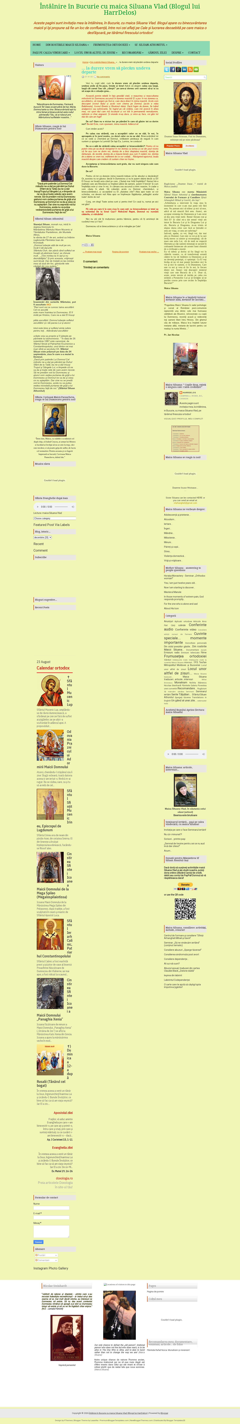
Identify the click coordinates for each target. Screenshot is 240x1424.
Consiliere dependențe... (176, 959)
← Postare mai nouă (92, 251)
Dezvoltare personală (196, 643)
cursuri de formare (182, 634)
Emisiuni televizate (190, 652)
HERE (199, 498)
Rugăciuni (202, 688)
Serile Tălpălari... (181, 694)
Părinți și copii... (172, 547)
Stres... (167, 551)
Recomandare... (187, 688)
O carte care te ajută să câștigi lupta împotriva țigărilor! (182, 985)
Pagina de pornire (120, 251)
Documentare (192, 650)
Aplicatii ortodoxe (183, 621)
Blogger (164, 1413)
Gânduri (167, 660)
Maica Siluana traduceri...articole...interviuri (185, 678)
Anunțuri (168, 621)
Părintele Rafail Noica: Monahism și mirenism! (168, 1350)
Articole (197, 621)
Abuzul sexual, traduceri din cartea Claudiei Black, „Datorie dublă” (182, 969)
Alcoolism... (170, 519)
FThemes (68, 1420)
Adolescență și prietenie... (177, 514)
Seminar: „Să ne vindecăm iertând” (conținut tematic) (182, 944)
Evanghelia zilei (62, 1147)
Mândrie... (169, 533)
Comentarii (43, 1260)
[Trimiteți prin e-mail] (83, 245)
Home (37, 44)
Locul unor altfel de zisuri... (185, 671)
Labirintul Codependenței (177, 980)
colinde (182, 625)
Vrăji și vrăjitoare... (173, 560)
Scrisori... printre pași (174, 839)
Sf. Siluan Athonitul (151, 44)
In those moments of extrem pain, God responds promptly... (184, 598)
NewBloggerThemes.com (141, 1420)
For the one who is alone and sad (181, 604)
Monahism (181, 682)
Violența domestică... (174, 556)
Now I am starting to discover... (179, 587)
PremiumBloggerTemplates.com (114, 1420)
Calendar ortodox (53, 668)
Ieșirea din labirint (173, 975)
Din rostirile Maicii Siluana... (103, 62)
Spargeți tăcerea (183, 697)
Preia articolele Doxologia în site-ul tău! (55, 1184)
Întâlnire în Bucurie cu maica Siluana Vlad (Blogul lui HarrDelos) (120, 9)
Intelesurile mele (180, 660)
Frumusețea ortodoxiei (111, 44)
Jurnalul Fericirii (55, 1309)
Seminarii (190, 692)
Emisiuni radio (172, 652)
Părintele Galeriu (189, 685)
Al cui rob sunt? (172, 963)
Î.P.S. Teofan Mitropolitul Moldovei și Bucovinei (185, 663)
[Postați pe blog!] (86, 245)
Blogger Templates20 (176, 1420)
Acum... (168, 850)
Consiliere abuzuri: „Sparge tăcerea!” (183, 950)
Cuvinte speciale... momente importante (185, 638)
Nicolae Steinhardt (172, 685)
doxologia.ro (64, 1178)
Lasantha (94, 1420)
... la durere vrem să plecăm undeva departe (116, 70)
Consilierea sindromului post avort (181, 954)
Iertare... (168, 524)
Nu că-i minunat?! (173, 834)
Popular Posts (173, 146)
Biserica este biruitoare (185, 815)
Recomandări (133, 52)
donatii (204, 650)
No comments (103, 77)
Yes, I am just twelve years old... (180, 583)
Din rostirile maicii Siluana (67, 44)
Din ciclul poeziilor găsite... (178, 646)
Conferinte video (186, 629)
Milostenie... (170, 537)
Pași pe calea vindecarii (51, 52)
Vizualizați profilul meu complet (183, 419)
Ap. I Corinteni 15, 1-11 (60, 1139)
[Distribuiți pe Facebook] (92, 245)
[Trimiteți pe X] (89, 245)
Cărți (173, 625)
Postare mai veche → (149, 251)
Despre (178, 52)
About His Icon (171, 608)
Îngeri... (167, 528)
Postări (41, 1255)
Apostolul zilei (63, 1112)
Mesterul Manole (172, 592)
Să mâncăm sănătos (174, 692)
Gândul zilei (157, 52)
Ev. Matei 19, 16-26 (62, 1171)
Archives (190, 146)
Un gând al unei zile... (184, 700)
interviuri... (188, 662)
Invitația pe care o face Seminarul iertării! (185, 829)
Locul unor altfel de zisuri (95, 52)
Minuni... (168, 542)
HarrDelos (189, 393)
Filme (204, 652)
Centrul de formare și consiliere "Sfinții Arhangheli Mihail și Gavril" (183, 936)
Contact (194, 52)
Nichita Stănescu (198, 682)
